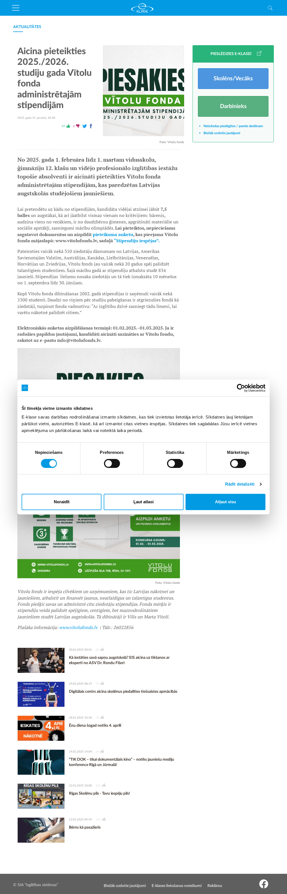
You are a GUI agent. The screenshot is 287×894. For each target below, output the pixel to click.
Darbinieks (233, 106)
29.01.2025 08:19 (80, 683)
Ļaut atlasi (143, 501)
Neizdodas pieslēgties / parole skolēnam (233, 126)
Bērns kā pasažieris (85, 827)
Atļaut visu (225, 501)
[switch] (112, 463)
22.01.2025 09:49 (80, 819)
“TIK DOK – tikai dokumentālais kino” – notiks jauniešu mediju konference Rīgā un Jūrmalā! (121, 762)
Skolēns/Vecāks (233, 78)
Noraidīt (62, 501)
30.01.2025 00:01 (80, 649)
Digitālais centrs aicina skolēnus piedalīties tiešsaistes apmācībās (123, 692)
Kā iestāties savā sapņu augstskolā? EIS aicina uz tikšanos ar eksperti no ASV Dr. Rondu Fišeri (119, 660)
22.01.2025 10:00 (80, 785)
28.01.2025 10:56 (80, 717)
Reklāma (214, 886)
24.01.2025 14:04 (80, 751)
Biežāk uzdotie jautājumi (221, 133)
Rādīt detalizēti (240, 484)
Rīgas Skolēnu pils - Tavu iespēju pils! (99, 793)
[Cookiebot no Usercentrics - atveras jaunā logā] (240, 388)
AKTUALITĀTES (27, 27)
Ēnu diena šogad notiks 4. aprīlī (95, 726)
